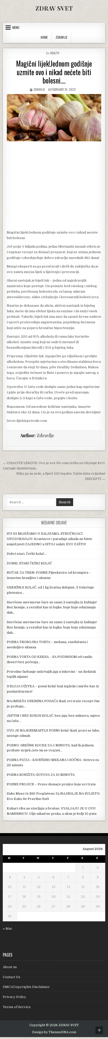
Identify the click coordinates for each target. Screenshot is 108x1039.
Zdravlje (39, 89)
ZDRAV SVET (54, 8)
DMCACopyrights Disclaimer (26, 987)
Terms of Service (17, 1007)
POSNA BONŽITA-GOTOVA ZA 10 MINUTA (41, 775)
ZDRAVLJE (61, 37)
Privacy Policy (14, 997)
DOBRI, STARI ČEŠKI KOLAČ (29, 563)
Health (54, 53)
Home (44, 37)
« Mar (7, 928)
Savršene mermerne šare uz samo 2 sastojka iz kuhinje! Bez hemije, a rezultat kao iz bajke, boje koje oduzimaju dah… (52, 607)
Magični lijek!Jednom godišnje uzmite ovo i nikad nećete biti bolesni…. (54, 71)
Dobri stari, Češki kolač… (26, 554)
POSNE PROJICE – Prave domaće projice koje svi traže (51, 784)
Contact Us (11, 977)
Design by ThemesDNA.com (54, 1032)
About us (10, 967)
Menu (15, 27)
